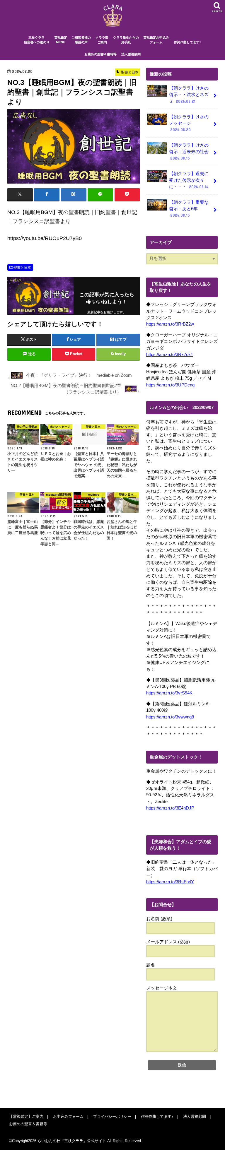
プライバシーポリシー (112, 1116)
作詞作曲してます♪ (187, 42)
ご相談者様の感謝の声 (81, 40)
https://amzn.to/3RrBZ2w (170, 324)
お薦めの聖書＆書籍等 (100, 54)
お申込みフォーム (68, 1116)
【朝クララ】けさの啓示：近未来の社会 (189, 151)
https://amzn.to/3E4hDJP (170, 808)
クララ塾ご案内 (102, 40)
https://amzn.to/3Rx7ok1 (169, 354)
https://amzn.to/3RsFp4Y (170, 881)
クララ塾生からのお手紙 (126, 40)
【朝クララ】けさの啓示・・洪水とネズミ (189, 94)
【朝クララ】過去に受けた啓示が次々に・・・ (189, 180)
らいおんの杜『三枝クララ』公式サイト (72, 1141)
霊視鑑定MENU (60, 40)
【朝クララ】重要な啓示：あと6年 (189, 209)
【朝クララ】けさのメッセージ (189, 123)
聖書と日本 (22, 268)
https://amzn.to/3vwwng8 (170, 717)
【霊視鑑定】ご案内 (26, 1116)
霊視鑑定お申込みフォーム (156, 40)
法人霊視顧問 (131, 54)
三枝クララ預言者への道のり (37, 40)
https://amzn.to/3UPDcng (170, 385)
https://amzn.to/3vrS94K (169, 693)
